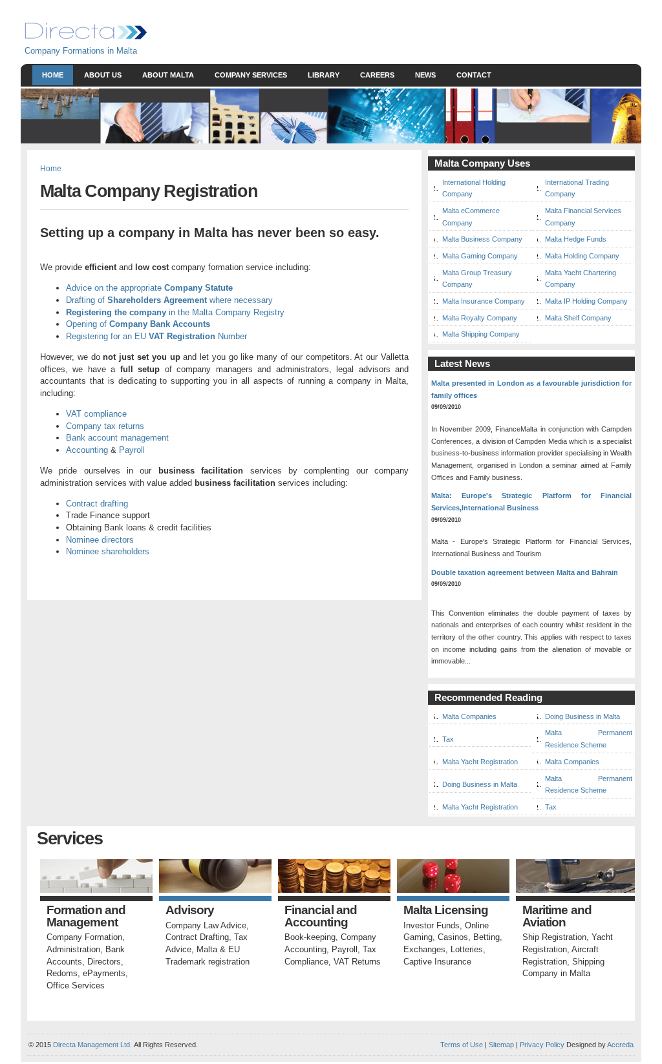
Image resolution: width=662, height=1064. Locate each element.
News (425, 75)
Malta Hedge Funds (575, 239)
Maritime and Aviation (557, 916)
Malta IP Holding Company (586, 301)
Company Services (251, 75)
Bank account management (117, 438)
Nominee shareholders (107, 551)
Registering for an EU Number (156, 336)
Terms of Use (461, 1044)
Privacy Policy (542, 1044)
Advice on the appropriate (149, 288)
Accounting (87, 450)
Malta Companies (469, 716)
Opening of (138, 324)
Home (52, 75)
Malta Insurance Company (483, 301)
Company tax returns (105, 426)
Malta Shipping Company (481, 334)
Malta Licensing (445, 910)
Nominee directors (100, 540)
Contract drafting (97, 503)
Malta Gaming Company (480, 256)
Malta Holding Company (582, 256)
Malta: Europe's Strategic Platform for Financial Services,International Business (531, 502)
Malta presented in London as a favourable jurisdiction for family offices (531, 389)
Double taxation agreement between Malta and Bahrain (524, 572)
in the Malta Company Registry (175, 312)
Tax (448, 739)
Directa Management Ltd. (92, 1044)
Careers (377, 75)
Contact (473, 75)
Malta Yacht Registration (480, 762)
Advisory (190, 910)
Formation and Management (86, 916)
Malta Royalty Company (479, 318)
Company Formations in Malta (81, 51)
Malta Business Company (482, 239)
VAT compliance (96, 414)
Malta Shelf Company (578, 318)
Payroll (132, 450)
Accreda (620, 1044)
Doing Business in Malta (582, 716)
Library (323, 75)
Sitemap (500, 1044)
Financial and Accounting (320, 916)
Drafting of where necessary (169, 300)
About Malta (168, 75)
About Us (103, 75)
